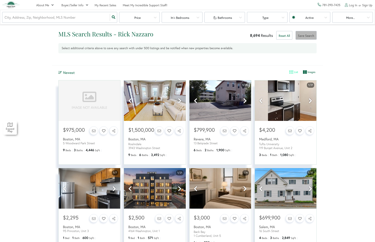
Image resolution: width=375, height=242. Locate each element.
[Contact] (93, 130)
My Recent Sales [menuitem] (105, 5)
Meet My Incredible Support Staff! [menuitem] (145, 5)
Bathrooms (225, 18)
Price (137, 18)
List (295, 72)
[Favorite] (103, 130)
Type (265, 18)
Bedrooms (182, 18)
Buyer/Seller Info (72, 5)
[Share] (113, 130)
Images (311, 72)
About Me (42, 5)
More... (350, 18)
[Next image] (180, 101)
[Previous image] (130, 101)
